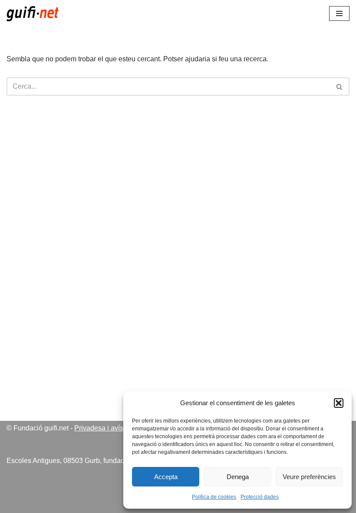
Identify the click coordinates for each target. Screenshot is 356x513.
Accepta (166, 476)
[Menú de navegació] (339, 13)
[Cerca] (339, 86)
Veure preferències (309, 476)
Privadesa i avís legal (107, 428)
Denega (238, 476)
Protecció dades (260, 497)
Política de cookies (214, 497)
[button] (338, 403)
